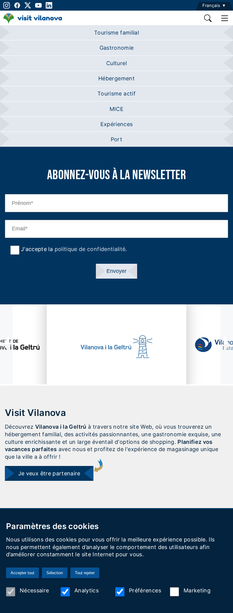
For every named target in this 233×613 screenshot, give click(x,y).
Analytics (86, 590)
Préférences (145, 590)
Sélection (54, 573)
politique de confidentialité (90, 249)
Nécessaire (34, 590)
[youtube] (38, 5)
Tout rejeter (85, 573)
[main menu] (224, 18)
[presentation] (6, 344)
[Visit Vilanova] (32, 22)
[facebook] (17, 5)
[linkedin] (49, 5)
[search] (208, 18)
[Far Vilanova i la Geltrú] (117, 347)
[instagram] (6, 5)
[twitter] (27, 5)
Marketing (197, 590)
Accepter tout (22, 573)
